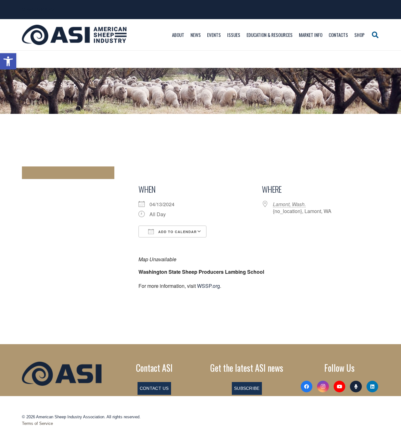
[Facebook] (307, 387)
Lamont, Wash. (289, 204)
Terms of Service (37, 423)
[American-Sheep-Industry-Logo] (74, 35)
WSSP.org (208, 285)
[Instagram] (323, 387)
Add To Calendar (177, 231)
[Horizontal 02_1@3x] (62, 373)
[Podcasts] (356, 387)
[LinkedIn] (372, 387)
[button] (8, 61)
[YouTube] (340, 387)
